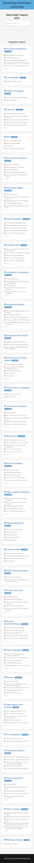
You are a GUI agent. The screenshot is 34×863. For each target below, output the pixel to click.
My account (15, 436)
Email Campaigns (17, 219)
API (11, 137)
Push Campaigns (17, 650)
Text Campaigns (17, 734)
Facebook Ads (16, 245)
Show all (6, 68)
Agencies (14, 109)
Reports (13, 677)
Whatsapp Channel (17, 840)
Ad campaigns (15, 77)
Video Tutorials (17, 809)
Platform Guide (16, 549)
